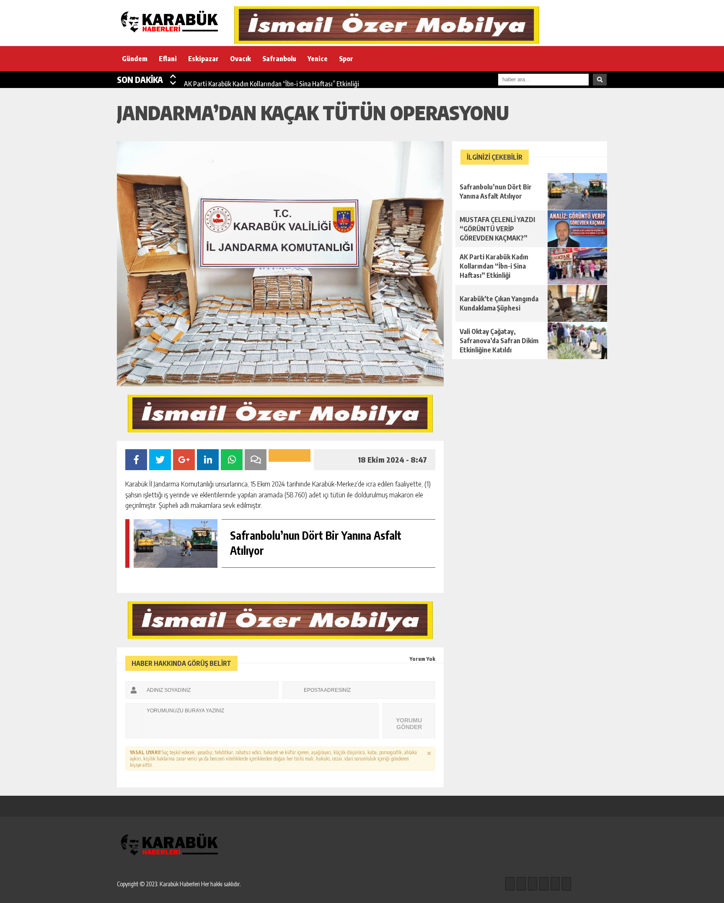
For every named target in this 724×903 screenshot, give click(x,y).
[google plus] (543, 883)
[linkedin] (555, 883)
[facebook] (510, 883)
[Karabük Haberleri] (171, 22)
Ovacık (240, 58)
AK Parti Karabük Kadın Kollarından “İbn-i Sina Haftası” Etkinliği (271, 79)
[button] (173, 76)
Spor (346, 58)
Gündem (134, 58)
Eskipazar (203, 58)
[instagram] (521, 883)
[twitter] (532, 883)
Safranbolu (279, 58)
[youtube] (566, 883)
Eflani (168, 58)
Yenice (318, 58)
